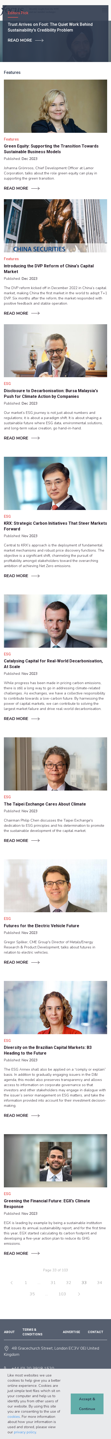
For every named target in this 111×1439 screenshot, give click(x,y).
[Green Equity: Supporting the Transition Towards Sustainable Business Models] (55, 106)
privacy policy (25, 1432)
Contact (95, 1332)
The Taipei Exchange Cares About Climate (45, 804)
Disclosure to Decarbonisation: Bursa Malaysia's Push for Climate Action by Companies (51, 393)
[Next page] (79, 1294)
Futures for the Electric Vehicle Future (41, 925)
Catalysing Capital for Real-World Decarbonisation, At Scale (53, 664)
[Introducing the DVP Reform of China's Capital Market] (55, 225)
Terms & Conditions (32, 1332)
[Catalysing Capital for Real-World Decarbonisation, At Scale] (55, 621)
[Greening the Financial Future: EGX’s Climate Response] (55, 1160)
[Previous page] (11, 1283)
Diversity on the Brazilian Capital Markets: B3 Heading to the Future (48, 1050)
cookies (13, 1416)
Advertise (71, 1332)
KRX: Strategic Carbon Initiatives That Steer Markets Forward (55, 526)
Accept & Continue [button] (87, 1403)
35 (32, 1294)
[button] (38, 1432)
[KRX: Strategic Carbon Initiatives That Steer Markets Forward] (55, 483)
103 (62, 1294)
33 (84, 1283)
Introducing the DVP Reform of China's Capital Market (49, 269)
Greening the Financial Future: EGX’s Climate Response (47, 1203)
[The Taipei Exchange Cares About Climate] (55, 764)
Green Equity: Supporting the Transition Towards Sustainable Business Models (51, 149)
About (9, 1332)
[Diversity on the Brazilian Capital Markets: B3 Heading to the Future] (55, 1007)
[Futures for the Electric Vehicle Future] (55, 885)
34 (99, 1283)
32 (68, 1283)
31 (53, 1283)
